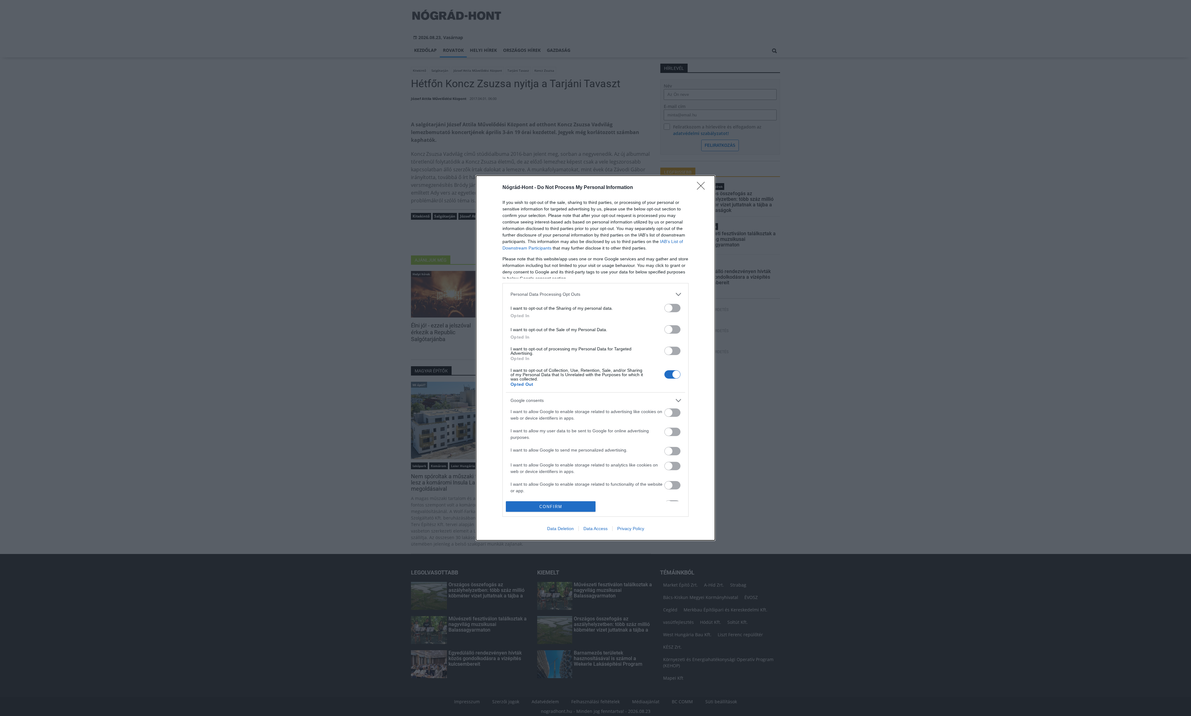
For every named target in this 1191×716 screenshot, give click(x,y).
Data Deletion (560, 528)
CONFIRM (550, 506)
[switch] (672, 308)
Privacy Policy (630, 528)
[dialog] (595, 358)
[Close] (703, 188)
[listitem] (595, 294)
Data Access (595, 528)
